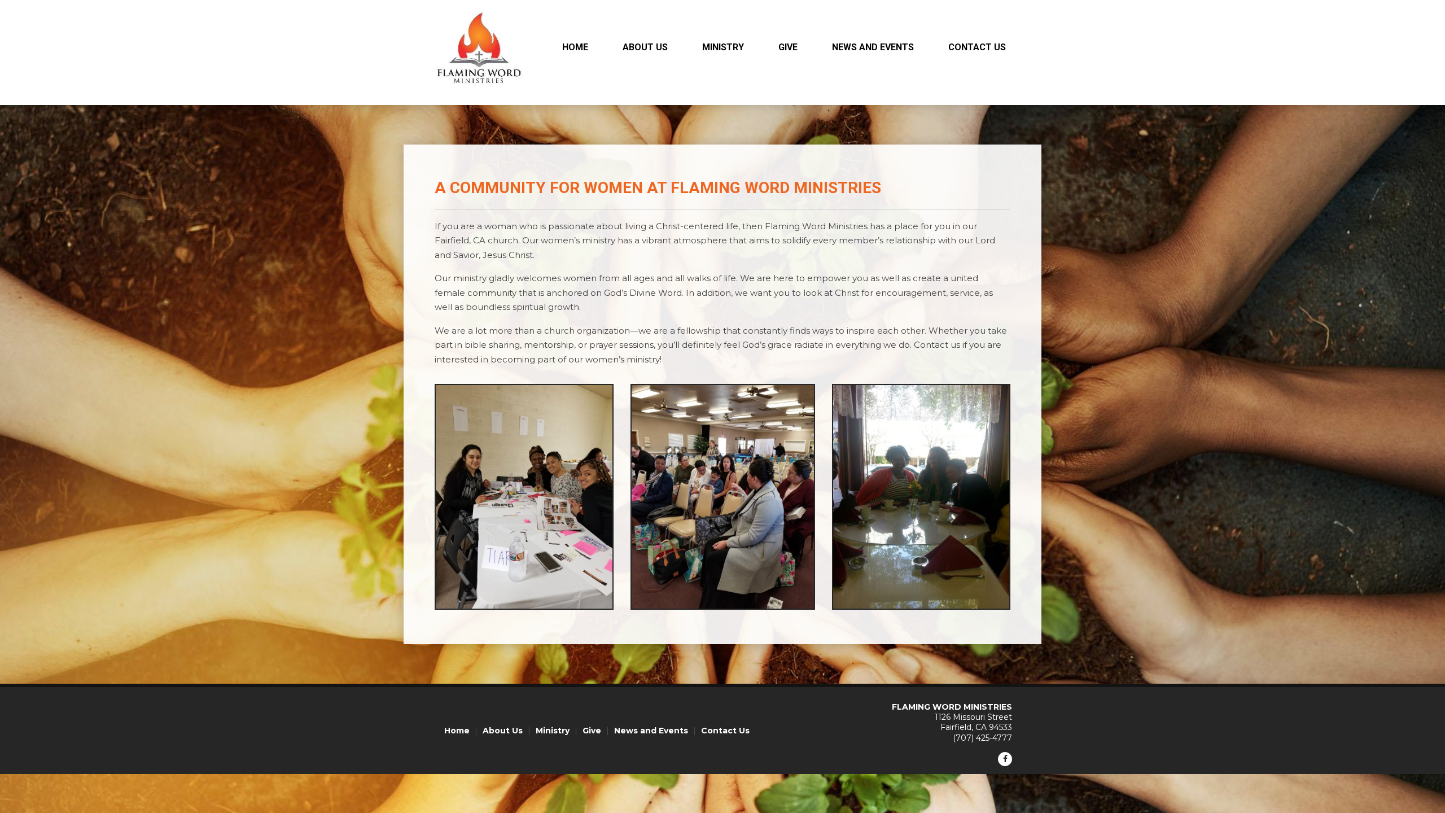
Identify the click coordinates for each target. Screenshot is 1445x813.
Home (575, 47)
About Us (645, 47)
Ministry (723, 47)
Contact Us (977, 47)
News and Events (873, 47)
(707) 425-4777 (982, 738)
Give (788, 47)
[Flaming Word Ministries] (479, 92)
